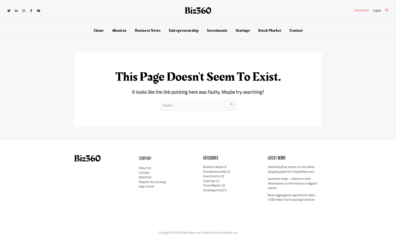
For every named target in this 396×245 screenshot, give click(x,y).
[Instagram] (23, 10)
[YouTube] (38, 10)
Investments (217, 30)
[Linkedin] (16, 10)
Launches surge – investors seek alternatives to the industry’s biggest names (292, 183)
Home (99, 30)
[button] (362, 10)
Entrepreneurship (184, 30)
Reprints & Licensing (152, 182)
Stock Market (269, 30)
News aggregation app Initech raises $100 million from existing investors (291, 197)
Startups (243, 30)
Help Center (146, 186)
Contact (296, 30)
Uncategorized (213, 190)
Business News (147, 30)
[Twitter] (9, 10)
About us (119, 30)
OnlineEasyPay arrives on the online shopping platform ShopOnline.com (291, 169)
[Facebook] (31, 10)
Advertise (145, 177)
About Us (145, 168)
